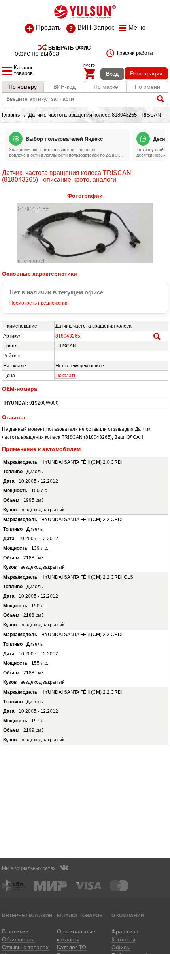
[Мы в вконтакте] (64, 868)
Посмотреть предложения (39, 303)
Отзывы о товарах (25, 947)
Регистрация (146, 73)
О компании (127, 915)
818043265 (67, 336)
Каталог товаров (80, 915)
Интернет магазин (27, 915)
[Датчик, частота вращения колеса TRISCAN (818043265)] (85, 262)
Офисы (120, 947)
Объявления (18, 939)
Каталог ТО (71, 947)
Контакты (123, 939)
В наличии (15, 931)
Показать (65, 375)
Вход (112, 74)
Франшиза (124, 931)
